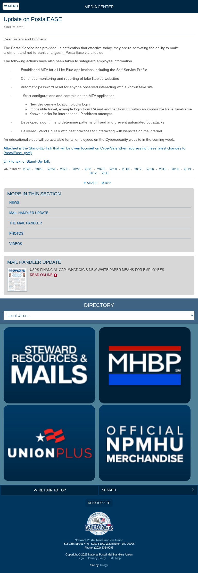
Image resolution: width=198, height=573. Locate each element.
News (14, 203)
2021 (89, 169)
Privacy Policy (97, 558)
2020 (101, 169)
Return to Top (50, 490)
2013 (188, 169)
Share (91, 183)
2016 (151, 169)
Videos (15, 244)
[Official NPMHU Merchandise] (145, 443)
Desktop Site (99, 503)
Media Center (99, 7)
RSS (106, 183)
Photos (16, 233)
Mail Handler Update (28, 213)
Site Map (115, 558)
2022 (76, 169)
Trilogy (104, 565)
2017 (138, 169)
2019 (114, 169)
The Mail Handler (25, 223)
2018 (126, 169)
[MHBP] (145, 365)
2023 (64, 169)
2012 (93, 173)
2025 (39, 169)
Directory (99, 305)
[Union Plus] (49, 443)
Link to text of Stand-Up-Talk (27, 161)
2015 (163, 169)
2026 (27, 169)
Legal (81, 558)
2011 (105, 173)
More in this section (34, 194)
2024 (52, 169)
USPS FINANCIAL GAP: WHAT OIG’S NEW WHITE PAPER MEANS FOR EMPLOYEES (97, 272)
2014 (175, 169)
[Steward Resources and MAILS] (49, 365)
